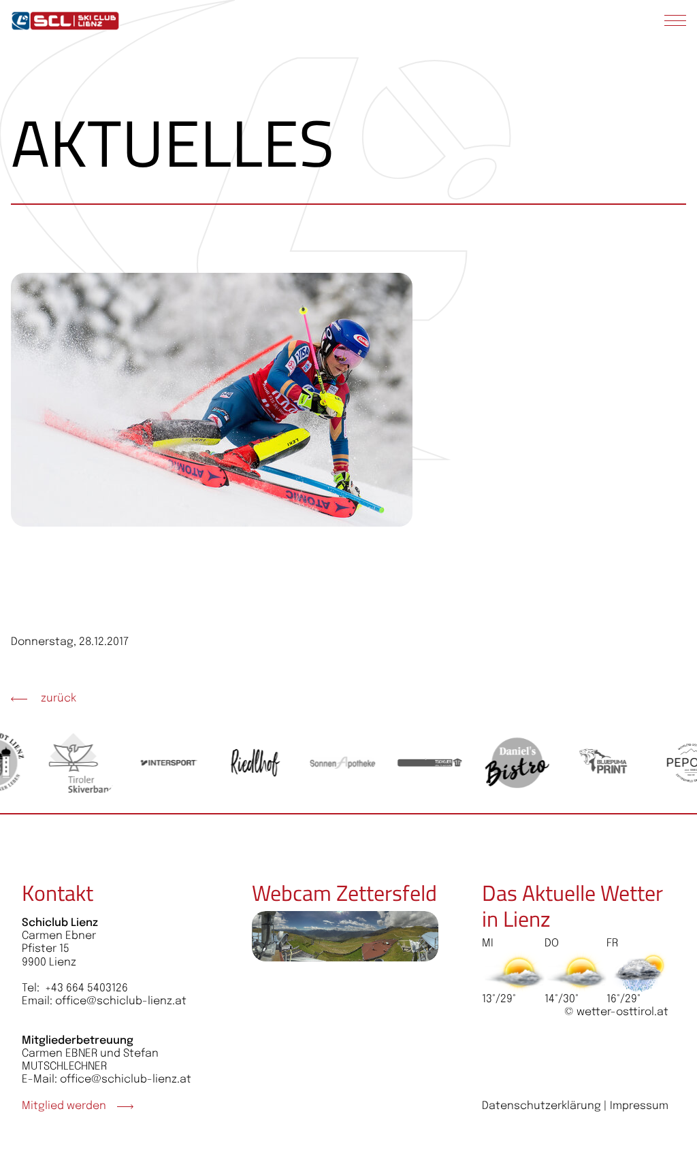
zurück (57, 698)
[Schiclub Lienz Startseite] (65, 21)
